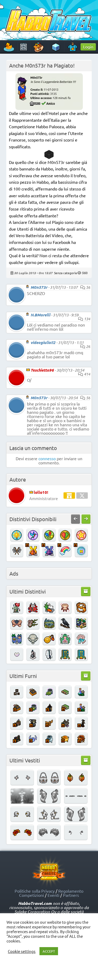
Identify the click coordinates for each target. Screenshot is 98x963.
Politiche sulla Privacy (35, 890)
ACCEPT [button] (49, 951)
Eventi (53, 895)
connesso (47, 458)
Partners (71, 895)
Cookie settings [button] (22, 951)
